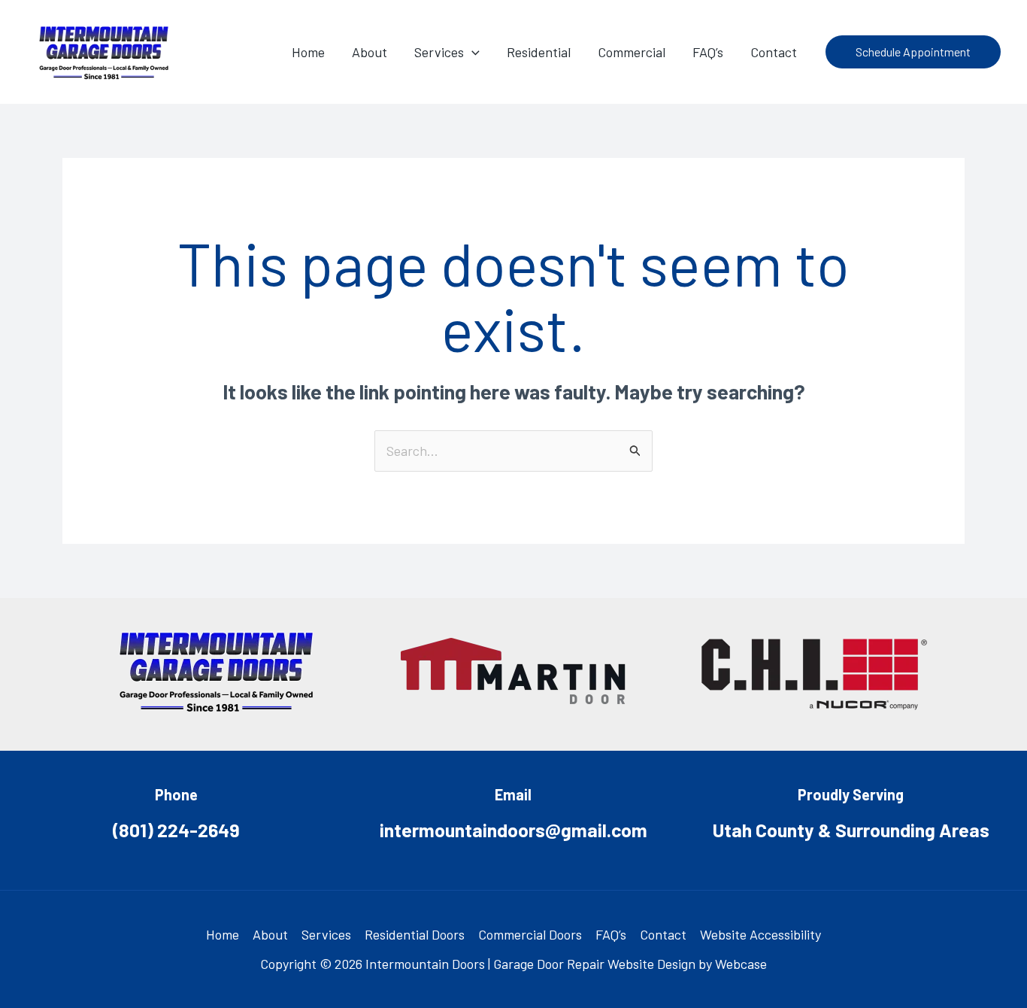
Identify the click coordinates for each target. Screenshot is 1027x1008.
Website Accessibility (760, 934)
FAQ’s (610, 934)
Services (326, 934)
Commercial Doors (530, 934)
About (270, 934)
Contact (663, 934)
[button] (472, 52)
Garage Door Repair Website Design (594, 963)
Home (222, 934)
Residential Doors (415, 934)
